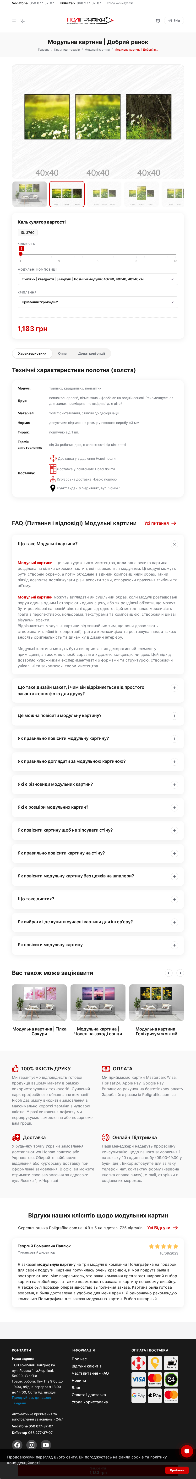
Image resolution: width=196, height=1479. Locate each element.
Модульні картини (35, 562)
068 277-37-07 (89, 3)
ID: (23, 233)
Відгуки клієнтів (87, 1366)
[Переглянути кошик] (157, 20)
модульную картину (56, 1264)
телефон (110, 1169)
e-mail (150, 1174)
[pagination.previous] (169, 973)
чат (123, 1169)
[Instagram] (31, 1445)
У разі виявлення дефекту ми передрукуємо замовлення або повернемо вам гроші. (52, 1117)
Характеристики (32, 353)
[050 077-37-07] (23, 20)
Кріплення (27, 292)
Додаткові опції (91, 353)
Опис (62, 353)
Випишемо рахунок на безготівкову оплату (142, 1088)
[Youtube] (46, 1445)
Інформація (83, 1350)
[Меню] (14, 21)
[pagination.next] (180, 973)
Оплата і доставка (89, 1394)
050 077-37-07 (42, 3)
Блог (76, 1387)
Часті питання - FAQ (90, 1373)
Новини (79, 1380)
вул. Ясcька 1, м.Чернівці (35, 1180)
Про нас (79, 1358)
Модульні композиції (37, 269)
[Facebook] (17, 1445)
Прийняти (177, 1470)
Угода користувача (120, 3)
